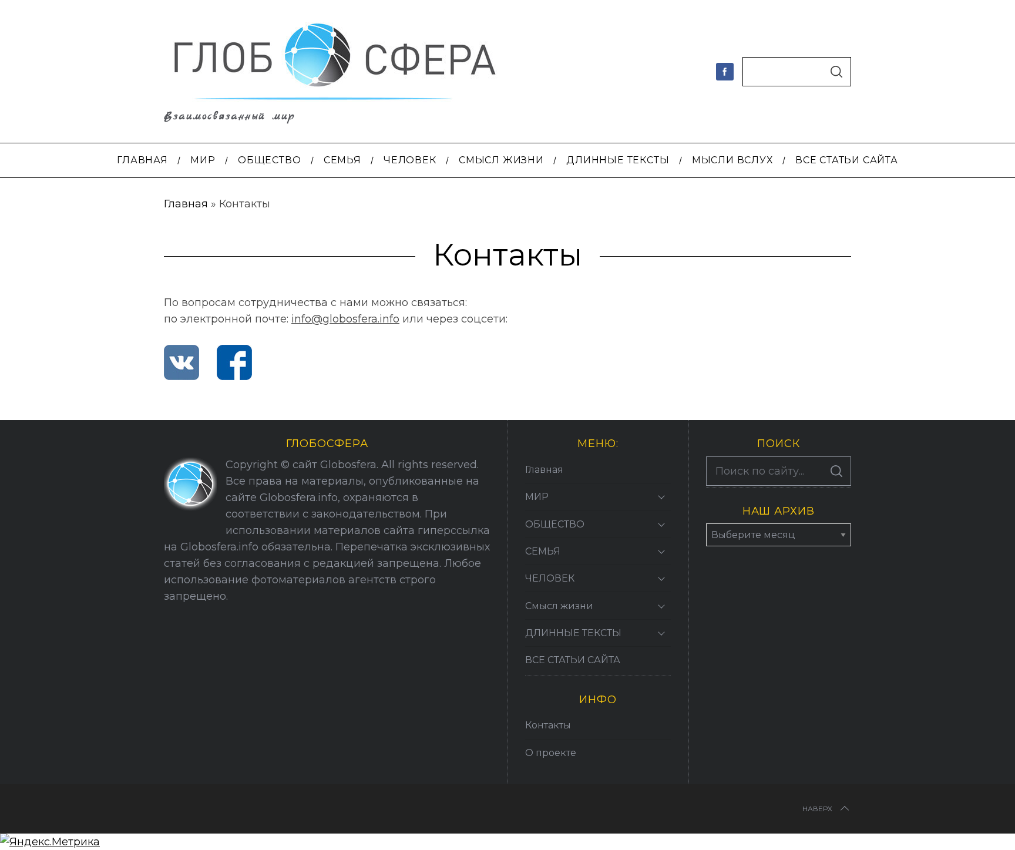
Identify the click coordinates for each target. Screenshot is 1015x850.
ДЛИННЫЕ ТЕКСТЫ (573, 633)
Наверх (817, 808)
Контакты (548, 725)
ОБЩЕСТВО (554, 524)
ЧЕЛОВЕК (549, 578)
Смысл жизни (559, 606)
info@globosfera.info (345, 319)
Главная (186, 203)
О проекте (550, 752)
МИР (537, 496)
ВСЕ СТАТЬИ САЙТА (572, 660)
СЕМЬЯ (542, 551)
